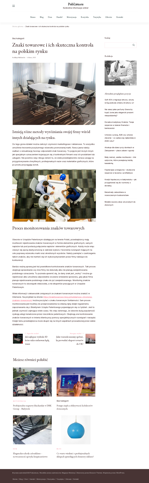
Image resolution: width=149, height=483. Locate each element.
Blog (42, 17)
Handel (59, 17)
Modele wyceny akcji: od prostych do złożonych (120, 203)
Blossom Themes (96, 473)
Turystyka (97, 17)
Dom (50, 17)
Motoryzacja (71, 17)
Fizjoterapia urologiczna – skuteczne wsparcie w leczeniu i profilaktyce (120, 171)
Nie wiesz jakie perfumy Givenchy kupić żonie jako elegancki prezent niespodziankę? (119, 112)
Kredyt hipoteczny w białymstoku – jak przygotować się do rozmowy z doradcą (120, 182)
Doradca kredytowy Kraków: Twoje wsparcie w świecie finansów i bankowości (119, 125)
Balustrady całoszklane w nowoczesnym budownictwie (117, 193)
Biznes (32, 17)
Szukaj (107, 38)
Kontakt (119, 17)
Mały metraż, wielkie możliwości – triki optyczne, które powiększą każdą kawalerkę (120, 160)
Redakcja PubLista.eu (18, 57)
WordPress (120, 473)
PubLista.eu (75, 4)
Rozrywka (85, 17)
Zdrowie (108, 17)
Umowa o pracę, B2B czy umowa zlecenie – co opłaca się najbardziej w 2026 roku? (120, 138)
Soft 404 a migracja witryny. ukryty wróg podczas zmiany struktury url (119, 101)
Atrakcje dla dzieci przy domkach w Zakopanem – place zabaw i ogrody (119, 149)
